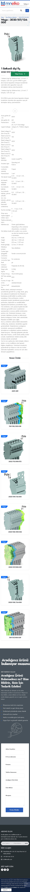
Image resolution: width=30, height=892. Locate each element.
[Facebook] (2, 870)
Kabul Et (5, 890)
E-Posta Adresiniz (11, 757)
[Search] (21, 10)
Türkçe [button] (26, 4)
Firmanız (8, 764)
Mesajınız (8, 795)
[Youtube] (7, 870)
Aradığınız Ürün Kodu (12, 780)
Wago (2, 17)
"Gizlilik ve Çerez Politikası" (11, 887)
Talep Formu (19, 74)
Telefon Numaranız (11, 772)
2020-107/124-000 (24, 17)
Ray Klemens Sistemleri (11, 17)
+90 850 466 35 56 (8, 856)
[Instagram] (5, 870)
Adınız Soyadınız (10, 749)
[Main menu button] (27, 10)
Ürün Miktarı (9, 787)
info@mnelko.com (7, 859)
